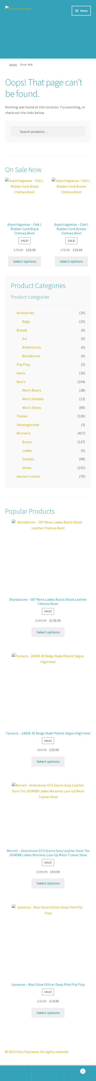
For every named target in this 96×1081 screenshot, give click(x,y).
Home (13, 65)
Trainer (22, 416)
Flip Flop (23, 364)
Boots (27, 442)
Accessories (25, 312)
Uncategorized (28, 424)
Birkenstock (31, 347)
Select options (24, 261)
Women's (24, 433)
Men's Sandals (33, 399)
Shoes (26, 467)
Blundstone (31, 356)
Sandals (28, 459)
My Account (16, 1073)
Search (48, 1073)
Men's (21, 381)
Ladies (27, 450)
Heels (21, 373)
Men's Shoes (31, 407)
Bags (26, 321)
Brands (22, 330)
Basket (74, 1069)
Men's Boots (31, 390)
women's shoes (28, 476)
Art (24, 338)
